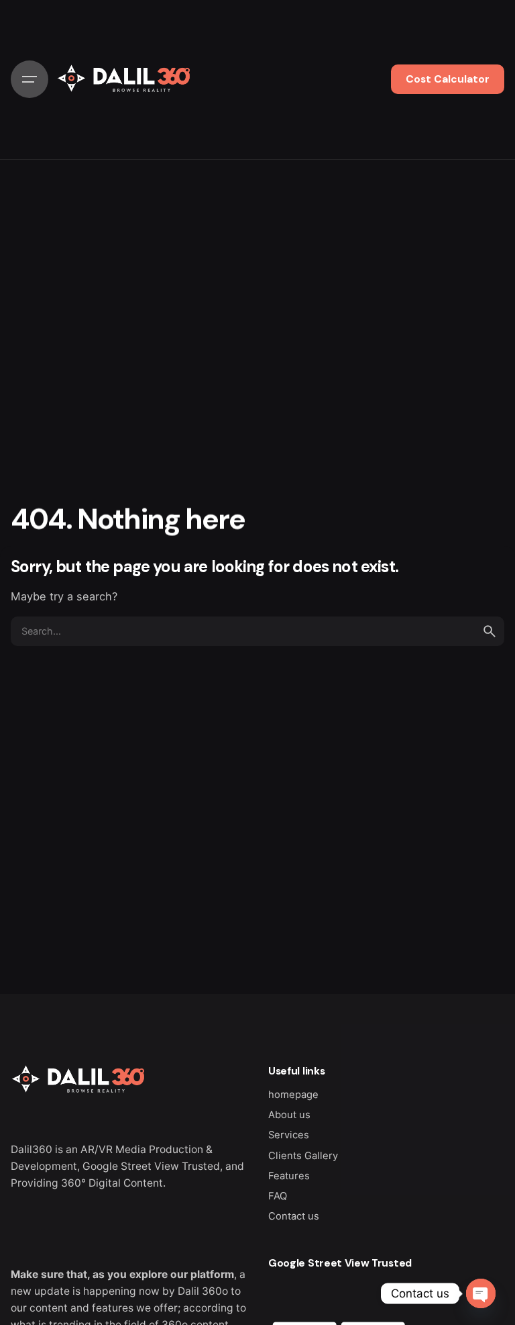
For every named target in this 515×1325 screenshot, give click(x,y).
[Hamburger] (29, 79)
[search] (489, 631)
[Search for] (257, 631)
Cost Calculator (448, 79)
